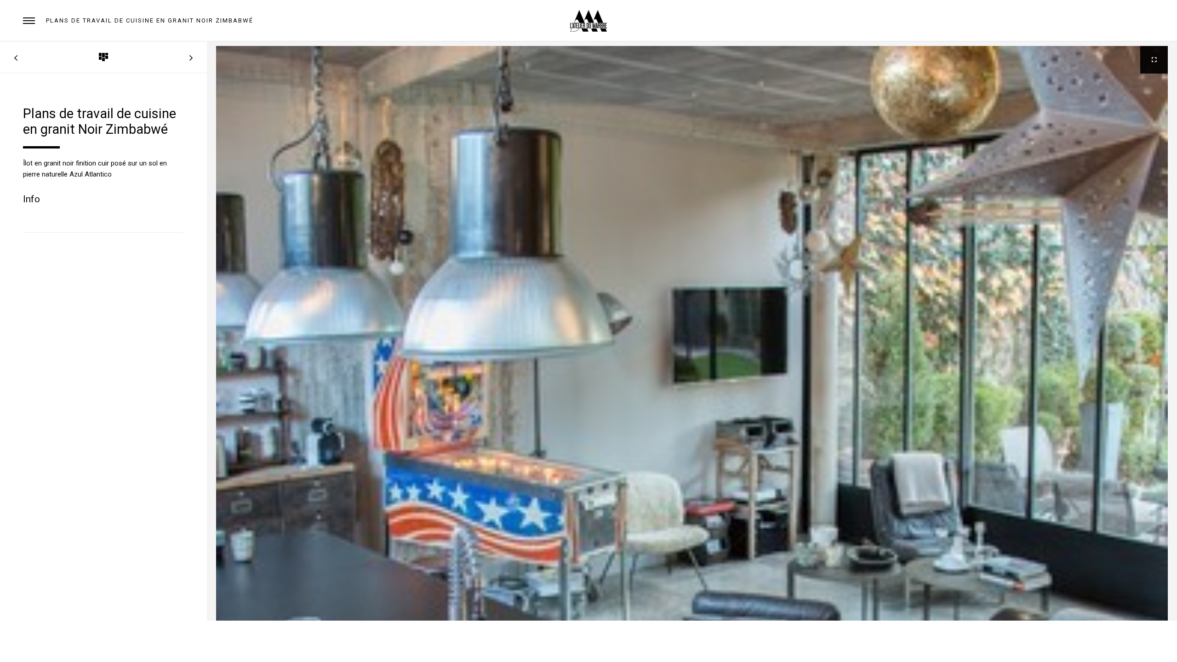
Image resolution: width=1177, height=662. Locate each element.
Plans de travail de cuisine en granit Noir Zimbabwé (149, 20)
